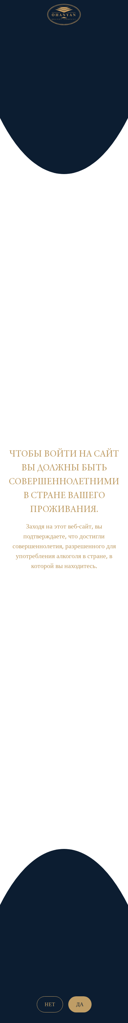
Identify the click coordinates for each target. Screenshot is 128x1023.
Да (80, 1004)
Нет (50, 1004)
